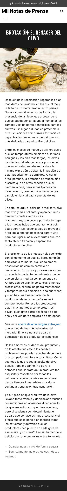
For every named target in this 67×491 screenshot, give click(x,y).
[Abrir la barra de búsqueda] (62, 11)
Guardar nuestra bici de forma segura (33, 446)
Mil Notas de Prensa (25, 11)
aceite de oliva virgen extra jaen (39, 324)
